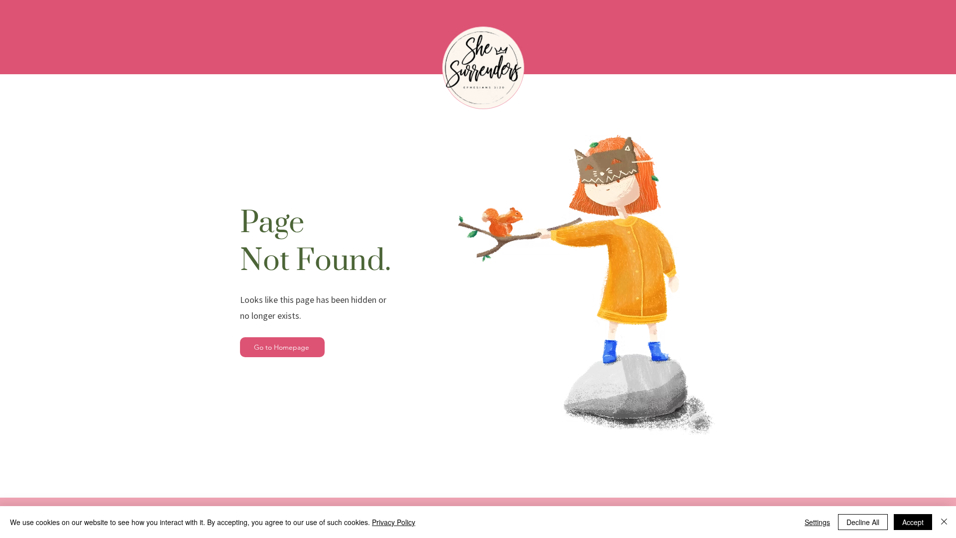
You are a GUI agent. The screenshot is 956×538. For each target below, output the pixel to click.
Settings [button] (817, 522)
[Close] (944, 522)
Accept (913, 522)
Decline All (862, 522)
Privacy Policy (393, 522)
